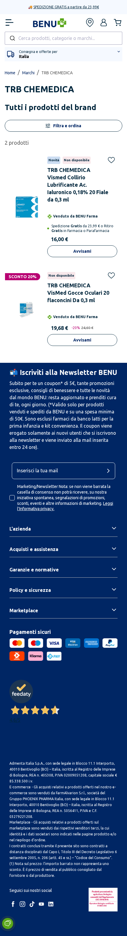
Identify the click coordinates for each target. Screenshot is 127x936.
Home (10, 72)
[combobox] (63, 38)
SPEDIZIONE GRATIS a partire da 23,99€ (66, 7)
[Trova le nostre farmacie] (90, 22)
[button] (103, 22)
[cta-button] (110, 470)
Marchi (28, 72)
